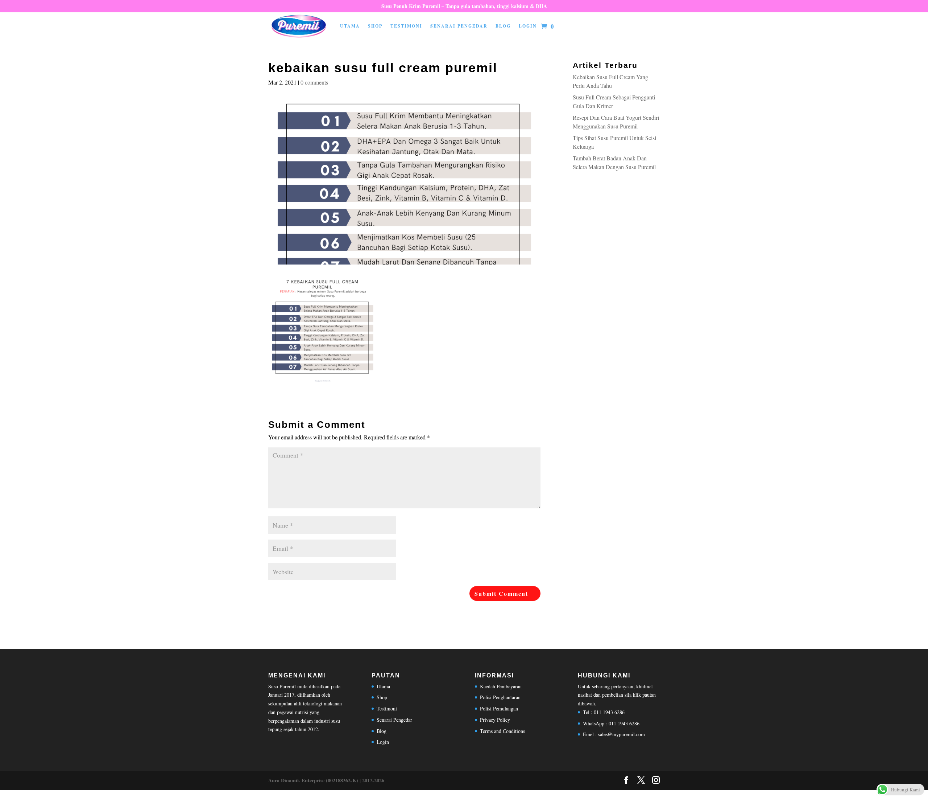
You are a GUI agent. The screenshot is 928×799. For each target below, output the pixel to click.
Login (528, 26)
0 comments (314, 82)
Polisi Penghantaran (500, 697)
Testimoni (406, 26)
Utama (350, 26)
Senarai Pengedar (459, 26)
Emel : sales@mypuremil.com (614, 734)
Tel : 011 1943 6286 (604, 712)
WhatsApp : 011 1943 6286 (611, 723)
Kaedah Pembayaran (501, 686)
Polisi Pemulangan (499, 708)
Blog (503, 26)
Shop (375, 26)
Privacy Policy (495, 719)
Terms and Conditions (502, 731)
